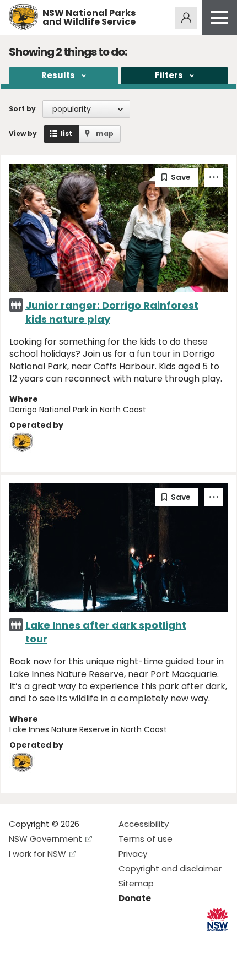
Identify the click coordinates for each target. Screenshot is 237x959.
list (66, 133)
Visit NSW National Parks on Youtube (66, 941)
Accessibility (143, 824)
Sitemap (136, 883)
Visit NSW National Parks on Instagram (43, 941)
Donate (134, 898)
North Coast (123, 409)
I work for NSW (37, 853)
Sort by (22, 108)
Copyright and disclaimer (170, 868)
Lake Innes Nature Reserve (59, 729)
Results (58, 75)
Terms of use (145, 838)
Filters (169, 75)
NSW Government (45, 838)
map (105, 133)
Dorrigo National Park (49, 409)
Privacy (132, 853)
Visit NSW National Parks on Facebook (19, 941)
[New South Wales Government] (217, 919)
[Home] (23, 17)
